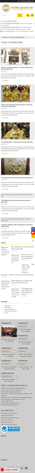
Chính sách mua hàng (7, 422)
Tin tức (6, 313)
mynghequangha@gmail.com (27, 1)
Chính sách (8, 307)
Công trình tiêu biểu (10, 309)
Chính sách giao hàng (7, 415)
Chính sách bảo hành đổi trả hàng (10, 417)
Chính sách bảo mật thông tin (9, 424)
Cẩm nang (7, 305)
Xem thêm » (5, 80)
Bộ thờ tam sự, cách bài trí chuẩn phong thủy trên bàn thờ (27, 256)
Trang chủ (5, 37)
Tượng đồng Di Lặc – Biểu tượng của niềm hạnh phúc (17, 142)
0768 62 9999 (9, 401)
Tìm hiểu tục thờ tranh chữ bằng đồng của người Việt (17, 177)
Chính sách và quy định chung (9, 413)
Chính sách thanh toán (7, 420)
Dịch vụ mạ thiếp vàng (11, 311)
